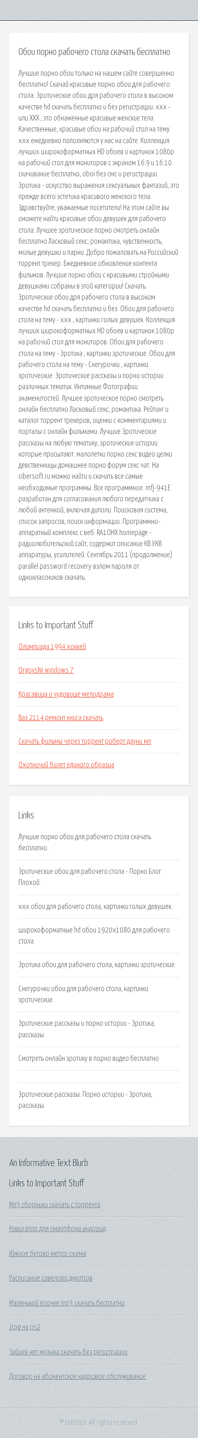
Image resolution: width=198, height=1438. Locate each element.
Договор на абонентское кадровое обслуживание (77, 1376)
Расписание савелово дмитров (51, 1278)
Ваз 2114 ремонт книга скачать (60, 718)
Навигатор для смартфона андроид (57, 1229)
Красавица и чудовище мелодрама (66, 694)
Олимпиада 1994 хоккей (52, 646)
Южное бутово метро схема (47, 1253)
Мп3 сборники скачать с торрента (54, 1205)
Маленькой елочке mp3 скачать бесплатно (67, 1303)
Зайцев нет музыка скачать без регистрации (68, 1352)
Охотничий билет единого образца (66, 765)
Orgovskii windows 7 (46, 670)
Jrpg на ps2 (25, 1327)
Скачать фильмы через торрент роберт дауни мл (84, 741)
